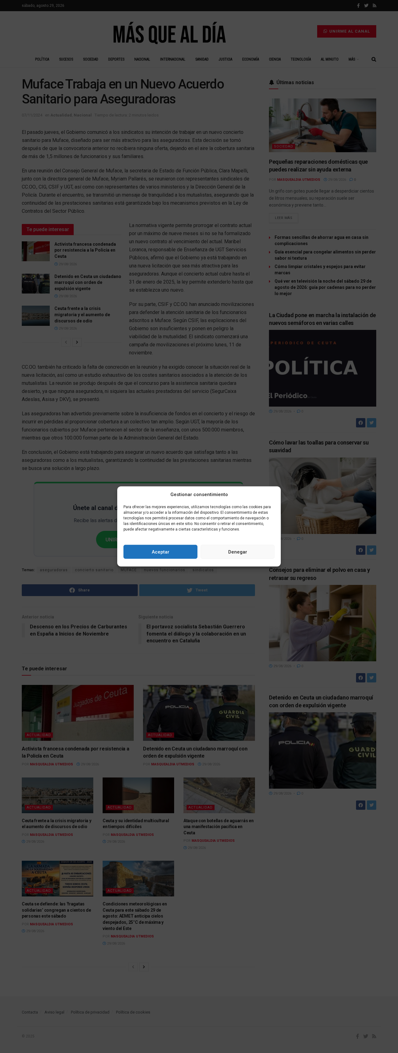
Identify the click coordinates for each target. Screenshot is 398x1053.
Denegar (237, 552)
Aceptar (160, 552)
